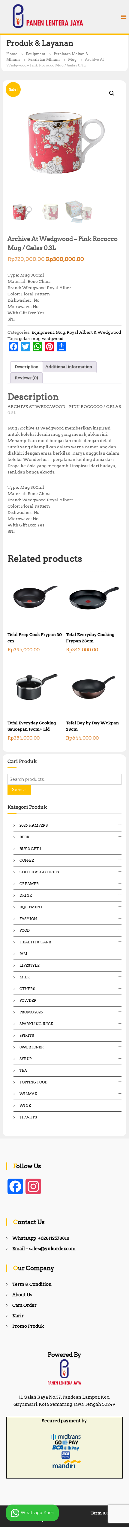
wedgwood (53, 338)
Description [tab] (26, 366)
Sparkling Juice (36, 1023)
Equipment (35, 53)
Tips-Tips (28, 1117)
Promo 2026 (31, 1012)
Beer (24, 837)
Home (11, 53)
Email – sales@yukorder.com (44, 1248)
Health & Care (35, 942)
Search (19, 789)
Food (25, 930)
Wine (25, 1105)
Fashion (28, 918)
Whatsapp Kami (37, 1512)
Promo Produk (28, 1326)
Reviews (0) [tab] (26, 377)
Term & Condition (32, 1284)
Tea (23, 1070)
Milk (25, 977)
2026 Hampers (34, 825)
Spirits (27, 1035)
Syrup (26, 1059)
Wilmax (28, 1094)
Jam (23, 953)
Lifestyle (30, 965)
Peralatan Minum (44, 59)
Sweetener (32, 1047)
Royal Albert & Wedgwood (94, 332)
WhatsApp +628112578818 (40, 1238)
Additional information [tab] (68, 366)
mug (35, 338)
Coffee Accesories (39, 872)
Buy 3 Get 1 (30, 848)
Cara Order (24, 1305)
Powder (28, 1000)
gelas (24, 338)
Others (27, 988)
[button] (111, 93)
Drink (26, 895)
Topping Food (33, 1082)
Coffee (27, 860)
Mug (72, 59)
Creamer (29, 883)
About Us (22, 1294)
